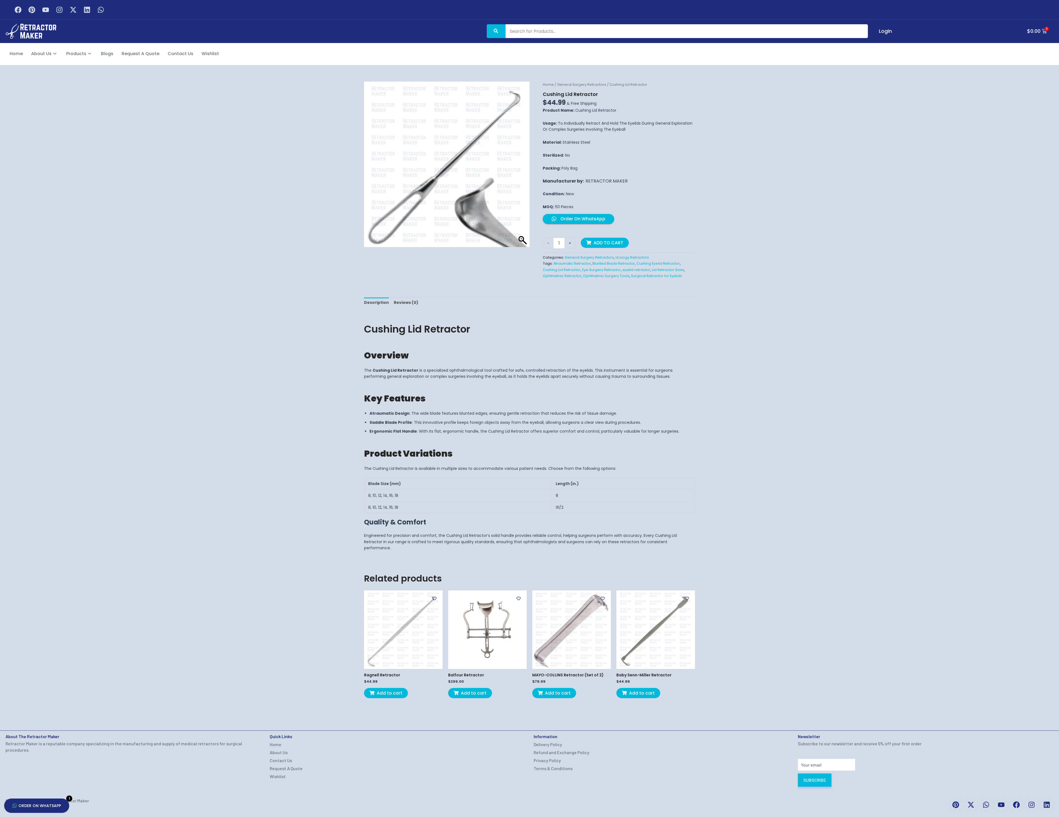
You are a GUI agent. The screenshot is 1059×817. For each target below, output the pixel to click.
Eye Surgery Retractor (601, 269)
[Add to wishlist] (434, 598)
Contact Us (180, 53)
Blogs (107, 53)
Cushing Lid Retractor (562, 269)
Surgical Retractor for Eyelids (656, 276)
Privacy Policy (547, 760)
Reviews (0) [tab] (406, 302)
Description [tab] (376, 302)
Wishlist (210, 53)
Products (76, 53)
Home (16, 53)
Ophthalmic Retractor (562, 276)
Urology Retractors (632, 257)
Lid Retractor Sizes (668, 269)
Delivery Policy (548, 744)
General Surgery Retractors (581, 84)
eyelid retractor (636, 269)
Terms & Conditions (553, 768)
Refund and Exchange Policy (561, 752)
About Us (41, 53)
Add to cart (608, 243)
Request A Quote (140, 53)
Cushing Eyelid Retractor (658, 263)
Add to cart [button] (389, 693)
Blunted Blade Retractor (613, 263)
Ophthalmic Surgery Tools (606, 276)
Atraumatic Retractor (572, 263)
